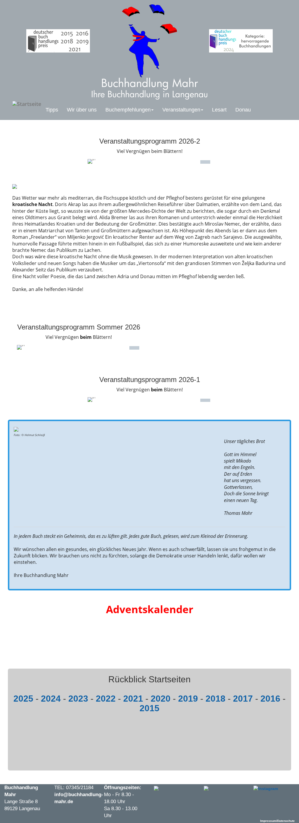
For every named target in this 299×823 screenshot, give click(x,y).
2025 (23, 698)
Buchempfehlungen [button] (128, 110)
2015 (149, 708)
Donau (243, 110)
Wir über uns (82, 110)
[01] (205, 163)
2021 (133, 698)
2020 (161, 698)
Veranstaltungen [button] (181, 110)
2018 (215, 698)
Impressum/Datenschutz (277, 820)
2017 (243, 698)
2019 (188, 698)
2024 (51, 698)
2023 (78, 698)
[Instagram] (265, 787)
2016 (270, 698)
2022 (106, 698)
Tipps (52, 110)
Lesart (219, 110)
